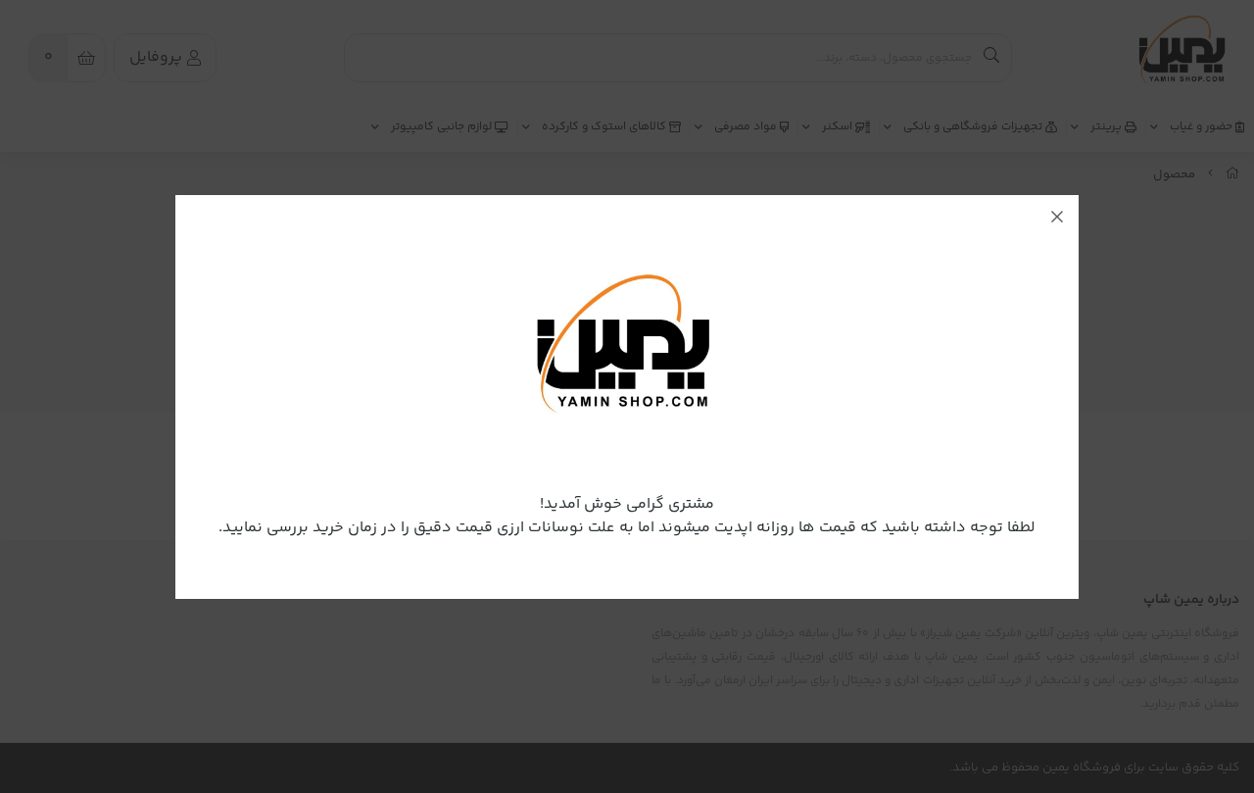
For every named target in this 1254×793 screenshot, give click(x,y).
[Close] (1057, 216)
